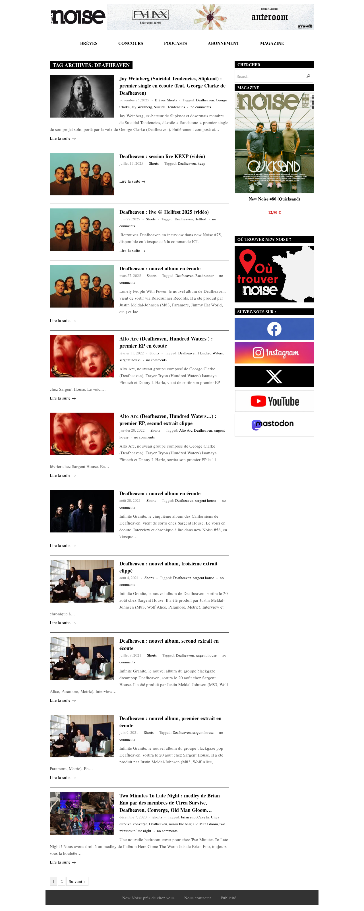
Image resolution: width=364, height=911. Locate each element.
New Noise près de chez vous (148, 897)
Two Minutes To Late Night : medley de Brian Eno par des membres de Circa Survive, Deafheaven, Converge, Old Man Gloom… (169, 802)
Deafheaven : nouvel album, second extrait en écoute (169, 644)
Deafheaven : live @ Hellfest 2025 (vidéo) (164, 212)
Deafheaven (205, 100)
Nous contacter (197, 897)
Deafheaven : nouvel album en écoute (159, 268)
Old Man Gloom (205, 823)
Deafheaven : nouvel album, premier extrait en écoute (170, 721)
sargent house (129, 359)
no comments (201, 106)
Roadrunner (204, 275)
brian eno (188, 817)
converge (140, 823)
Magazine (272, 43)
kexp (201, 163)
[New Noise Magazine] (78, 17)
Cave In (203, 817)
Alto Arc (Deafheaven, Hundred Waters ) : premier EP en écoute (166, 342)
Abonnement (223, 43)
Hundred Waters (210, 353)
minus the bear (180, 823)
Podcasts (175, 43)
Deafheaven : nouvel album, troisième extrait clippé (168, 567)
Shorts (172, 100)
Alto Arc (185, 430)
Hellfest (200, 219)
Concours (130, 43)
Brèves (88, 43)
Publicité (228, 897)
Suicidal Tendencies (169, 106)
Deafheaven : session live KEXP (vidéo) (162, 156)
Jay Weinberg (141, 106)
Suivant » (77, 881)
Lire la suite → (63, 138)
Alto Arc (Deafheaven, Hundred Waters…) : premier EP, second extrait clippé (167, 419)
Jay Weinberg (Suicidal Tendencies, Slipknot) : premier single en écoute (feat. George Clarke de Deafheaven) (172, 85)
